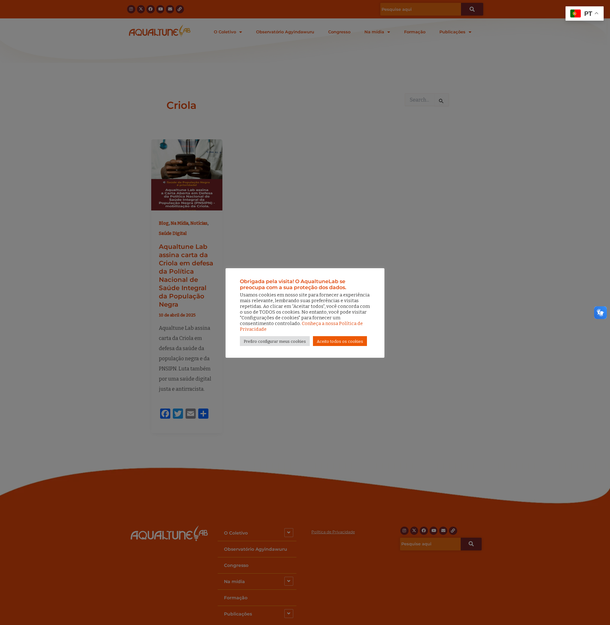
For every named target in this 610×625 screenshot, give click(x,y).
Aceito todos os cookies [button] (340, 341)
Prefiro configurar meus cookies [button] (275, 341)
